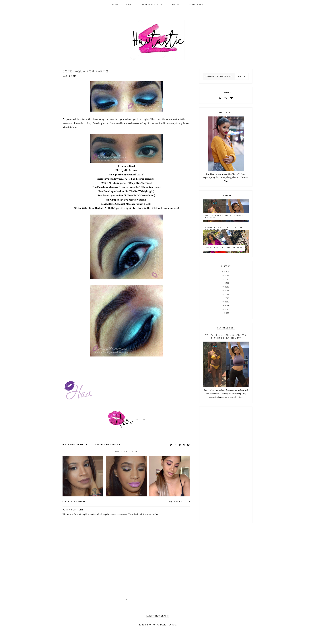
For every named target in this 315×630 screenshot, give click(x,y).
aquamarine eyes (75, 444)
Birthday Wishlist (77, 501)
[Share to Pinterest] (180, 444)
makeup (116, 444)
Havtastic (153, 624)
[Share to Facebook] (175, 444)
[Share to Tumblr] (184, 444)
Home (115, 4)
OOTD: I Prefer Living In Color (224, 248)
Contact (176, 4)
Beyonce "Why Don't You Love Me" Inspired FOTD (224, 229)
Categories (194, 4)
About (130, 4)
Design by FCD (168, 624)
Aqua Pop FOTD (178, 501)
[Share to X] (171, 444)
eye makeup (98, 444)
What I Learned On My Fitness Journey (224, 217)
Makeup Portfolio (152, 4)
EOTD (88, 444)
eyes (108, 444)
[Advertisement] (226, 465)
